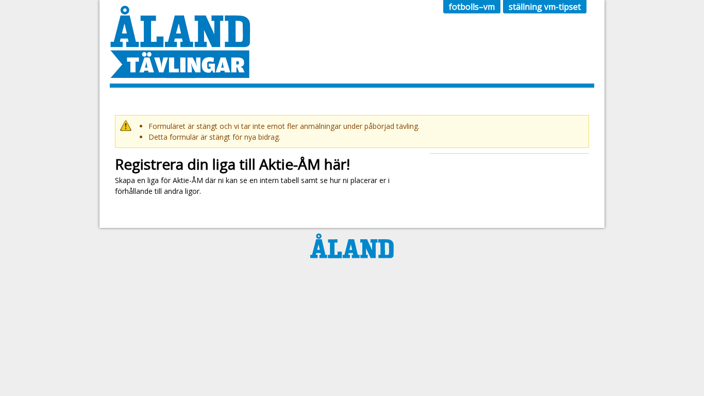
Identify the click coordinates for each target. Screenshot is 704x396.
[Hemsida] (180, 73)
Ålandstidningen (352, 245)
